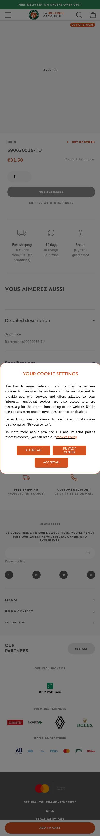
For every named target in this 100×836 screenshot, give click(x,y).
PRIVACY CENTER (69, 450)
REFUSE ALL (33, 450)
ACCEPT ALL (51, 462)
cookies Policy (66, 437)
